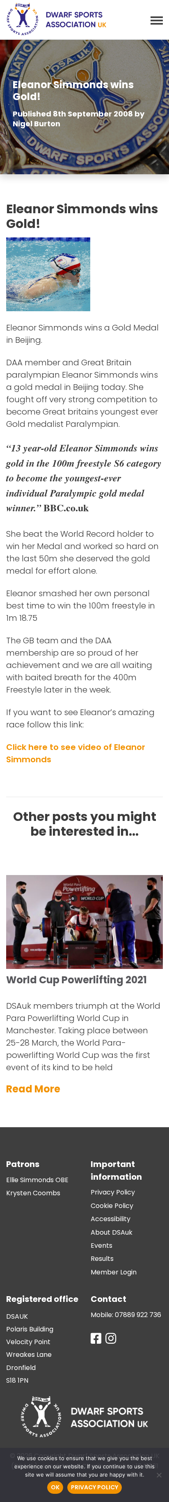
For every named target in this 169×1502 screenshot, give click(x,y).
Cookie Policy (112, 1205)
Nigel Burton (36, 124)
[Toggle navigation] (154, 19)
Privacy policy (94, 1487)
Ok (55, 1487)
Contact (108, 1299)
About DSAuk (111, 1232)
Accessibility (110, 1219)
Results (102, 1258)
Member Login (114, 1272)
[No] (159, 1475)
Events (101, 1245)
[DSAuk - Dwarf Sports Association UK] (56, 19)
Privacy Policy (113, 1192)
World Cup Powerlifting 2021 (76, 980)
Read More (33, 1089)
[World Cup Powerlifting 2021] (84, 873)
